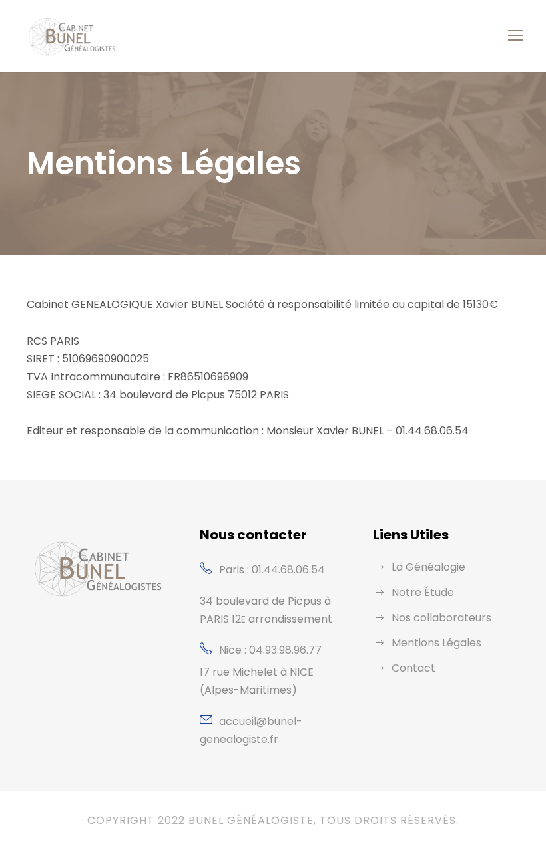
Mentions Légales (436, 642)
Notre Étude (423, 592)
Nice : (234, 650)
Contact (413, 668)
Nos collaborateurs (441, 617)
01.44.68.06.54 (288, 569)
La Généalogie (428, 567)
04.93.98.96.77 (285, 650)
